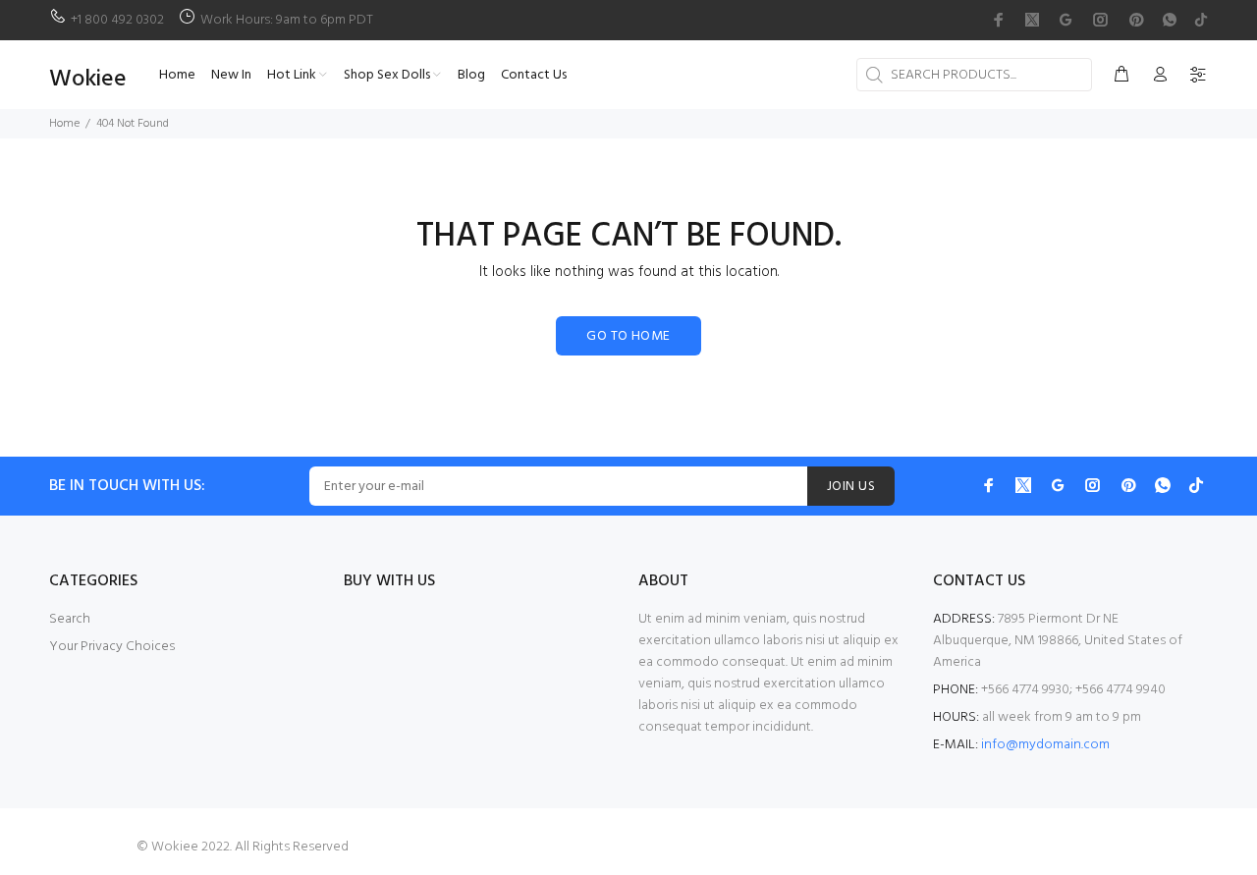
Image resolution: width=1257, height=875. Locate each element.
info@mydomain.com (1045, 745)
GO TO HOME (628, 336)
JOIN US (851, 486)
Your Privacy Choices (112, 646)
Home (64, 124)
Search (69, 619)
